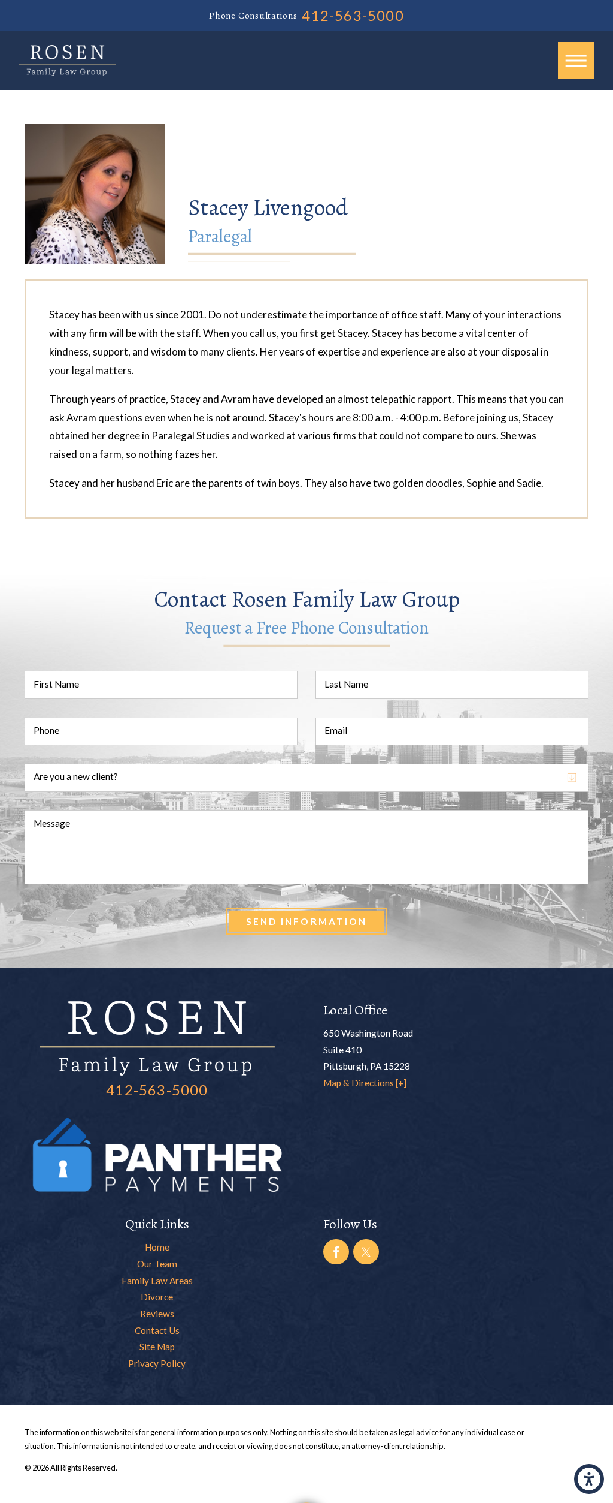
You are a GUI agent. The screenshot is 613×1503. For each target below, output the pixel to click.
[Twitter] (365, 1251)
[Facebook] (335, 1251)
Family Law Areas (157, 1280)
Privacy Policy (157, 1363)
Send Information (306, 921)
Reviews (157, 1313)
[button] (589, 1479)
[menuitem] (157, 1247)
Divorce (157, 1296)
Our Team (157, 1263)
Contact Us (157, 1330)
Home (157, 1247)
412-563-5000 (352, 15)
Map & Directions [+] (364, 1082)
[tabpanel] (307, 399)
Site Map (157, 1346)
